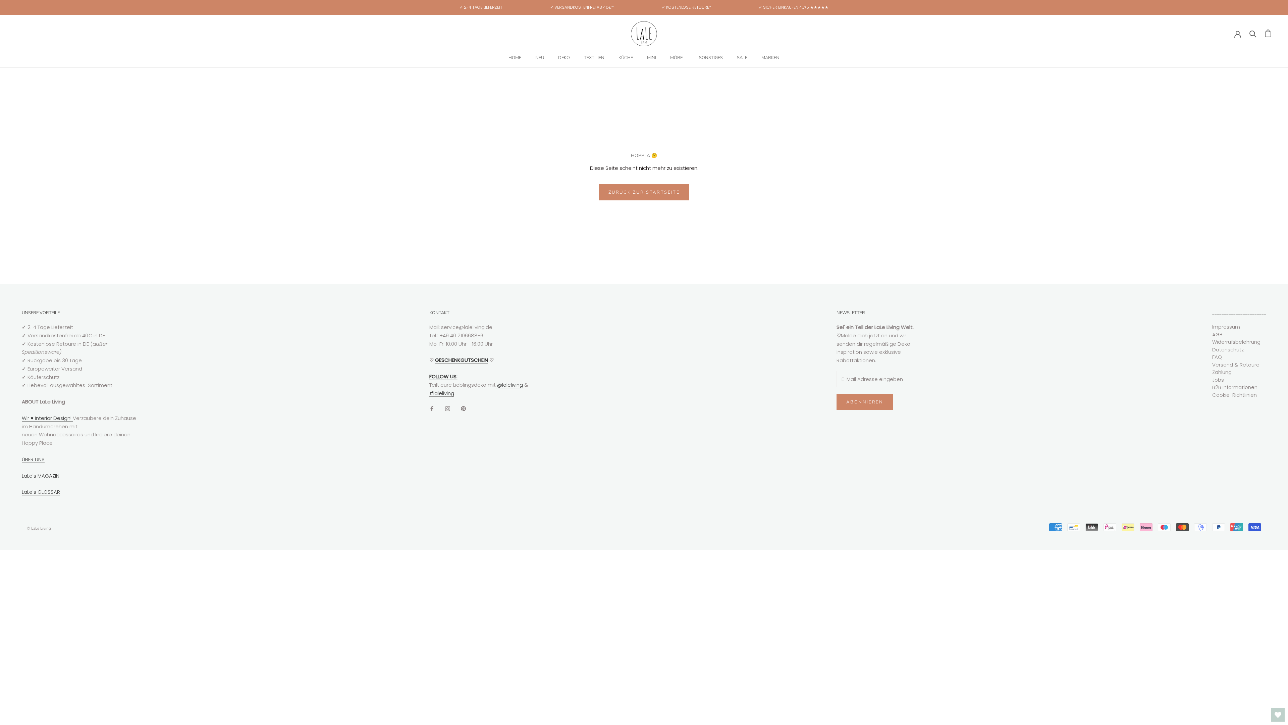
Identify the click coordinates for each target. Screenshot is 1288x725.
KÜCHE (626, 58)
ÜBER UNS (33, 459)
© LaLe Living (39, 528)
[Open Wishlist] (1278, 715)
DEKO (564, 58)
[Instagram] (447, 408)
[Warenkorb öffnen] (1268, 33)
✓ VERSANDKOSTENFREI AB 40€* (582, 7)
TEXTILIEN (594, 58)
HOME (514, 58)
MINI (651, 58)
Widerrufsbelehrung (1236, 341)
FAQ (1217, 356)
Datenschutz (1228, 349)
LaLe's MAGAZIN (40, 475)
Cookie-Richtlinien (1234, 394)
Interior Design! (53, 418)
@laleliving (509, 384)
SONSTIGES (711, 58)
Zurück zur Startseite (644, 192)
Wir (26, 418)
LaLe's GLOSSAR (41, 491)
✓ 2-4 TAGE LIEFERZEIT (481, 7)
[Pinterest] (463, 408)
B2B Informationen (1234, 387)
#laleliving (441, 393)
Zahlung (1222, 372)
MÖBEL (677, 58)
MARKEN (770, 58)
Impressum (1226, 326)
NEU (539, 58)
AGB (1217, 334)
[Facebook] (431, 408)
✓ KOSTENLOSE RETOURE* (686, 7)
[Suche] (1252, 33)
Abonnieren (864, 402)
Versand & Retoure (1235, 364)
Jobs (1218, 379)
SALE (742, 58)
